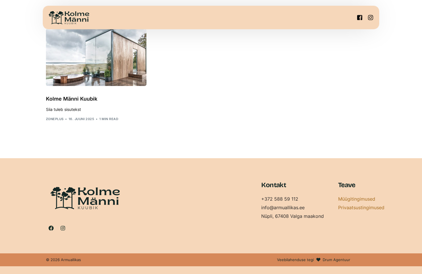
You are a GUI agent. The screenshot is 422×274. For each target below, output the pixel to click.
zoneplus (55, 119)
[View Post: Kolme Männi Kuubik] (96, 57)
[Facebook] (359, 17)
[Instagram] (370, 17)
